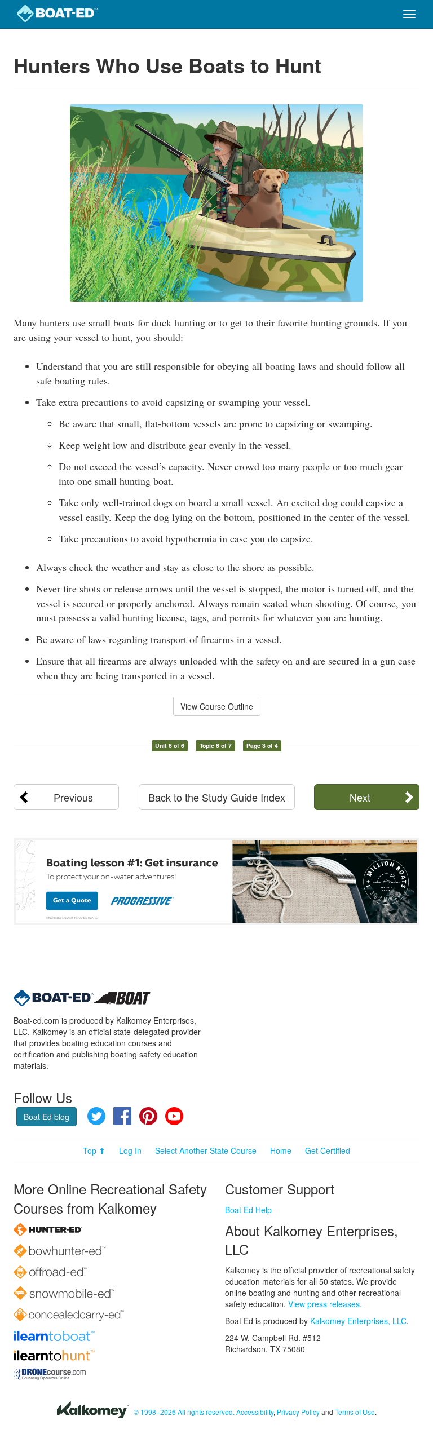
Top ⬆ (94, 1150)
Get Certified (327, 1150)
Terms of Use (355, 1412)
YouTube (174, 1116)
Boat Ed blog (46, 1116)
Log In (130, 1150)
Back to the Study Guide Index (216, 797)
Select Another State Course (206, 1150)
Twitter (96, 1116)
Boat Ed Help (248, 1209)
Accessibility (254, 1412)
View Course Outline (216, 706)
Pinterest (148, 1116)
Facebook (122, 1116)
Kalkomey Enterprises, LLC (358, 1320)
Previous (73, 797)
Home (280, 1150)
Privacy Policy (298, 1412)
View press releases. (325, 1303)
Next (360, 797)
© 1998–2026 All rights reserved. (184, 1412)
